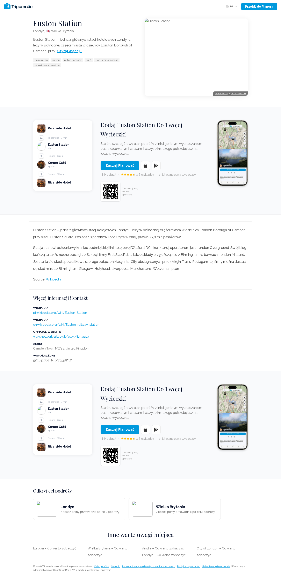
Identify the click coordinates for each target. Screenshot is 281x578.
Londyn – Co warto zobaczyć (164, 555)
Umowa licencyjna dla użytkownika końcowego (148, 566)
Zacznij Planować (120, 165)
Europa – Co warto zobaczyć (54, 548)
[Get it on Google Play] (156, 165)
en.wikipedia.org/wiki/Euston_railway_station (66, 324)
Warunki (115, 566)
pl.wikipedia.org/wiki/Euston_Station (60, 313)
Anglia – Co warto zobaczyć (163, 548)
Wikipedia (53, 279)
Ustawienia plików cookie (216, 566)
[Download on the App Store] (145, 165)
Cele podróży (101, 566)
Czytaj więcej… (69, 51)
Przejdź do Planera (259, 6)
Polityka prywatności (188, 566)
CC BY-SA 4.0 (238, 93)
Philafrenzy (221, 93)
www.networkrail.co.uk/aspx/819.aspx (61, 336)
